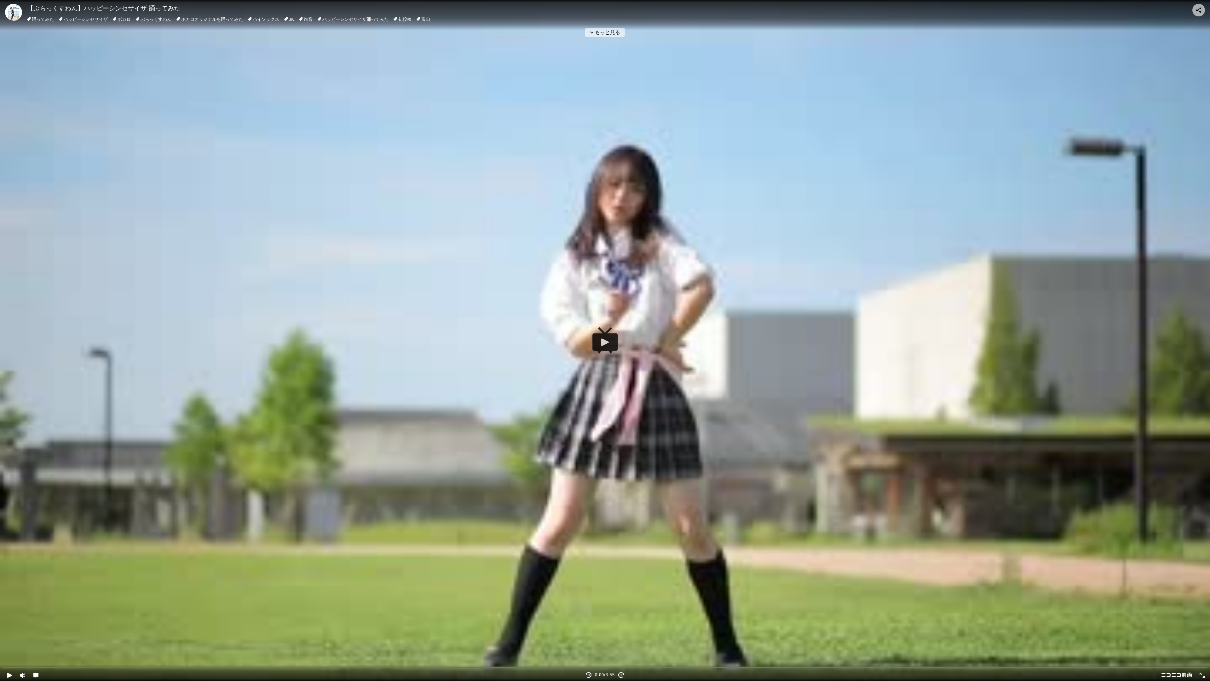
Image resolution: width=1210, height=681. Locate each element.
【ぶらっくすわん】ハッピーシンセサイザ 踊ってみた (103, 8)
